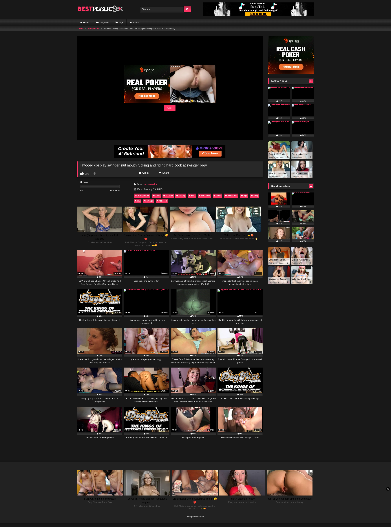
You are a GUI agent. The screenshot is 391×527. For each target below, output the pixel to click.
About (145, 173)
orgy (245, 195)
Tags (121, 22)
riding (256, 195)
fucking (182, 195)
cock (157, 195)
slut (139, 201)
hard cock (205, 195)
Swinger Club (93, 29)
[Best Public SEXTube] (100, 9)
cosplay (169, 195)
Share (165, 173)
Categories (103, 22)
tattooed (163, 201)
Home (86, 22)
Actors (136, 22)
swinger (150, 201)
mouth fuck (233, 195)
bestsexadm (150, 184)
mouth (218, 195)
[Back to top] (381, 518)
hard (193, 195)
